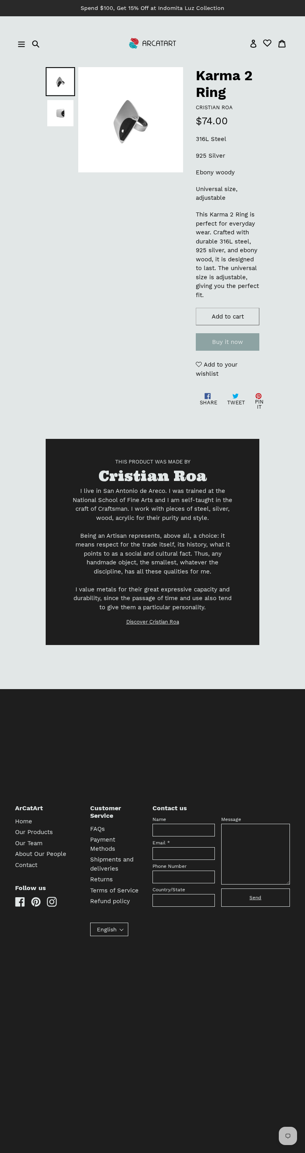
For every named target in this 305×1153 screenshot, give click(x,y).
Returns (101, 879)
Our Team (28, 843)
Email (161, 842)
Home (23, 821)
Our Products (34, 832)
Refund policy (110, 901)
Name (159, 819)
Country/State (168, 889)
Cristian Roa (214, 107)
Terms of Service (114, 890)
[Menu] (22, 43)
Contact (26, 865)
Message (231, 819)
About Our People (40, 854)
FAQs (97, 828)
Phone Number (169, 866)
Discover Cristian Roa (152, 622)
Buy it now (227, 342)
